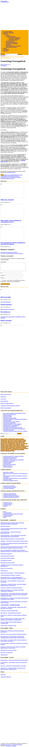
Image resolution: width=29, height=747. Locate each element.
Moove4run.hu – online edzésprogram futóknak (11, 612)
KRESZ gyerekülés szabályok (7, 403)
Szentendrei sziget (7, 505)
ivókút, (2, 616)
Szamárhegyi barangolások (9, 461)
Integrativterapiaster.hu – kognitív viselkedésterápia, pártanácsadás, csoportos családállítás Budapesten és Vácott (13, 578)
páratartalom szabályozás (6, 595)
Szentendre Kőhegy (15, 448)
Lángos (8, 35)
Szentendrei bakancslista (8, 430)
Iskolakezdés (3, 396)
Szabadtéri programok (9, 446)
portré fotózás (9, 541)
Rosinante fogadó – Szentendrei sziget (11, 425)
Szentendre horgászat (7, 462)
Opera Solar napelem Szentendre (8, 558)
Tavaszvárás (3, 450)
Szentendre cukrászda (14, 38)
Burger (2, 438)
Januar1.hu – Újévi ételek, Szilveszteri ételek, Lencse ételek (13, 665)
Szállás (5, 48)
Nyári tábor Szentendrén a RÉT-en (10, 480)
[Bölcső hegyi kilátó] (5, 294)
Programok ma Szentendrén (9, 485)
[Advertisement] (14, 16)
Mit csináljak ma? (6, 312)
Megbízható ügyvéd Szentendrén (8, 562)
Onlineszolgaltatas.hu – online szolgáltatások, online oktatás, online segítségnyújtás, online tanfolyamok (13, 536)
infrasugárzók (4, 591)
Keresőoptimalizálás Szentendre (7, 555)
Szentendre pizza (10, 41)
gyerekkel (24, 440)
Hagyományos (10, 441)
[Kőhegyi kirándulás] (14, 317)
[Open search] (1, 53)
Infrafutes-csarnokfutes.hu (6, 590)
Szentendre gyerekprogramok (9, 493)
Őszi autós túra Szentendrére (9, 422)
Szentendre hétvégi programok (9, 487)
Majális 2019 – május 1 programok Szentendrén (13, 459)
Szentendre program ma (9, 178)
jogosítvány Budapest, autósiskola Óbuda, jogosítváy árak (13, 585)
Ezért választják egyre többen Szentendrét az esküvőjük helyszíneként (13, 243)
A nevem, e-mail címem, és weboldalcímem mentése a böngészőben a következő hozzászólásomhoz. (13, 281)
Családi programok (8, 175)
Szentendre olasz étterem (12, 43)
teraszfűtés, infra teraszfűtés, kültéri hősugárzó (18, 598)
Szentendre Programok (5, 58)
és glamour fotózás (24, 541)
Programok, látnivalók (8, 32)
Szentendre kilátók (8, 448)
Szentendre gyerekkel (4, 447)
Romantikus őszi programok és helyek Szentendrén (14, 428)
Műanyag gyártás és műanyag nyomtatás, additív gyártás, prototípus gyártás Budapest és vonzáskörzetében (13, 619)
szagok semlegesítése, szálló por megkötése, (17, 594)
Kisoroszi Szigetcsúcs (7, 466)
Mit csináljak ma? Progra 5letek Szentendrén (12, 427)
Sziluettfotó (3, 541)
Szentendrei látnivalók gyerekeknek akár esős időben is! (15, 419)
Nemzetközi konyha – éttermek (13, 46)
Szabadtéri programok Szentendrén (10, 497)
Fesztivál (15, 440)
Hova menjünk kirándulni (17, 441)
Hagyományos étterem (11, 47)
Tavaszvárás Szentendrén (8, 488)
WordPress (8, 745)
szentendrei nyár (19, 447)
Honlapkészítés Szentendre (6, 553)
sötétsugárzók (10, 591)
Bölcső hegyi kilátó (6, 297)
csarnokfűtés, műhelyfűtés (17, 590)
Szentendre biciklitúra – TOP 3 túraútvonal (12, 424)
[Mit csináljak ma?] (7, 309)
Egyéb (2, 56)
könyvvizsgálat (9, 608)
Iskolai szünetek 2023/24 (6, 394)
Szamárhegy (13, 177)
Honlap (2, 277)
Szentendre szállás (13, 449)
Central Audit (3, 607)
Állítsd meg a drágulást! (7, 199)
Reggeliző (11, 444)
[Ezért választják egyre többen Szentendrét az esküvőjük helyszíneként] (12, 240)
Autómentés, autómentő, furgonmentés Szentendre (11, 587)
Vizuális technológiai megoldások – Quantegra (10, 575)
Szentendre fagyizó (13, 40)
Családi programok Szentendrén (10, 494)
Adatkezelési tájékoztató (6, 676)
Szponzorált (6, 49)
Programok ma (8, 177)
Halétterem (8, 44)
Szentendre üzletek (20, 449)
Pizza (22, 443)
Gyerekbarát (20, 440)
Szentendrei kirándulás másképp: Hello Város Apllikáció (15, 431)
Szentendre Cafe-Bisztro (14, 37)
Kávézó (20, 442)
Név (2, 272)
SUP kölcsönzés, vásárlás (6, 560)
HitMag (14, 745)
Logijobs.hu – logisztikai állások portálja (9, 610)
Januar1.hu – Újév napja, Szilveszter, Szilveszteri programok (13, 634)
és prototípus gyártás (11, 625)
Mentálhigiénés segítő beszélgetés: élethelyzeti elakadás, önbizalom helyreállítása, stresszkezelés (12, 523)
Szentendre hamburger (11, 42)
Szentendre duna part (24, 446)
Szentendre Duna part (7, 503)
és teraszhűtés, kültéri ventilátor (7, 599)
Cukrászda (17, 438)
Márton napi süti (12, 669)
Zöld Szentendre (8, 450)
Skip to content (4, 1)
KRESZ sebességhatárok (6, 407)
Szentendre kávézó (10, 36)
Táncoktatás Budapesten (19, 572)
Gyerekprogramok (4, 441)
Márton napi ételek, (12, 668)
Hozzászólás (4, 262)
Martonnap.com (4, 668)
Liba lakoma (19, 668)
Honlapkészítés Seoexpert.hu (7, 744)
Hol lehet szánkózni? (6, 304)
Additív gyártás (4, 625)
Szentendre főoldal (7, 31)
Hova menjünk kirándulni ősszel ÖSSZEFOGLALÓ (14, 413)
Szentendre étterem (7, 512)
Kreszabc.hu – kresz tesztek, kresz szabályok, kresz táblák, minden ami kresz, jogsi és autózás (13, 647)
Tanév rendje (3, 398)
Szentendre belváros (16, 446)
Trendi (4, 517)
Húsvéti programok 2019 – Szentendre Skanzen (13, 456)
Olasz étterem (17, 443)
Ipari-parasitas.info (4, 593)
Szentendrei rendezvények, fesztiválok (11, 496)
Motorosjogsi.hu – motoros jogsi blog (8, 650)
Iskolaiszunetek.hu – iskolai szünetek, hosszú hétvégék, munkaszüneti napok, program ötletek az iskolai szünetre (13, 637)
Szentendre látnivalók (11, 172)
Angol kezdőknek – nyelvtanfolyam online (10, 604)
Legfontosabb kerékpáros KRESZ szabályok (10, 405)
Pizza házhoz (25, 443)
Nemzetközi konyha (11, 443)
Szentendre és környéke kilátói (9, 418)
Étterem (13, 175)
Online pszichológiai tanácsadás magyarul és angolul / (12, 528)
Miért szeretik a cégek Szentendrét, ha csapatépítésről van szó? (11, 221)
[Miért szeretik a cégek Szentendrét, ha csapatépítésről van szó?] (12, 217)
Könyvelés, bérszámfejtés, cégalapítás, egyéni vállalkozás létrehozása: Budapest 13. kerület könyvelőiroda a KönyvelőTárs (14, 551)
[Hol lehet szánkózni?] (6, 302)
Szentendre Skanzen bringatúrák (10, 426)
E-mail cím (3, 275)
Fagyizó (8, 440)
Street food (18, 444)
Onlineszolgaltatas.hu (17, 744)
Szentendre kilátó (7, 463)
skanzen (14, 444)
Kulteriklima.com (4, 598)
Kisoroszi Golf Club (7, 465)
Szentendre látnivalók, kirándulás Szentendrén (14, 56)
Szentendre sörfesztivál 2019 (9, 458)
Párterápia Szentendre (5, 526)
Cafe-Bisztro (5, 438)
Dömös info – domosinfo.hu (7, 568)
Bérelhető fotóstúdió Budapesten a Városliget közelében (12, 538)
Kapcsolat (5, 50)
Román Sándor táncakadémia (7, 572)
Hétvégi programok (9, 176)
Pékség (7, 444)
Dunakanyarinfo (4, 570)
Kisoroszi (16, 442)
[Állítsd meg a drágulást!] (12, 197)
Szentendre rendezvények (5, 449)
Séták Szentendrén (7, 420)
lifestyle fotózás (16, 541)
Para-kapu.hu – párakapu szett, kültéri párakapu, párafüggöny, (14, 615)
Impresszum (3, 674)
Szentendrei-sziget (12, 447)
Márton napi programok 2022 (9, 414)
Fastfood (12, 440)
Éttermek (5, 34)
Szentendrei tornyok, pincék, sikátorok (11, 421)
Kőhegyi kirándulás (6, 320)
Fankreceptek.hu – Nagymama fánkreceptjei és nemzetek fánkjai (14, 660)
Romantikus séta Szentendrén (9, 464)
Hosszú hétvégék (4, 401)
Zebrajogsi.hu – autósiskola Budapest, (9, 584)
